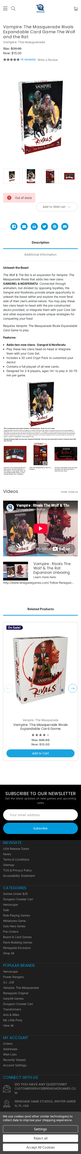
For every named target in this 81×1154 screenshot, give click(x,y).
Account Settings (14, 1065)
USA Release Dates (16, 848)
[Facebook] (13, 226)
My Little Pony (12, 1020)
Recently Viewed (14, 1060)
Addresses (10, 1049)
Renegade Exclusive (17, 948)
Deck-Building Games (17, 942)
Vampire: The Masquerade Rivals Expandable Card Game (40, 727)
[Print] (34, 226)
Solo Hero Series (14, 926)
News (7, 854)
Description (40, 242)
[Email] (24, 226)
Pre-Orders (10, 931)
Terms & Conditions (16, 859)
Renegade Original (15, 993)
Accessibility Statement (19, 875)
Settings (40, 1129)
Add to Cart (40, 753)
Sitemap (8, 865)
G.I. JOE (8, 982)
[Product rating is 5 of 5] (11, 59)
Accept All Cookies (40, 1147)
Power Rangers (13, 977)
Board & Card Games (17, 937)
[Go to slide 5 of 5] (8, 688)
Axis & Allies (11, 1014)
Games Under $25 (15, 893)
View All (8, 1025)
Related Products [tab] (40, 609)
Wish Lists (10, 1054)
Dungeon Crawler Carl (18, 899)
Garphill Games (13, 998)
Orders (7, 1043)
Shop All (8, 953)
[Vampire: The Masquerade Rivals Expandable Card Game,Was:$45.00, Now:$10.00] (40, 670)
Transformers (12, 1009)
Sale (6, 910)
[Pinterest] (54, 226)
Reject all (41, 1138)
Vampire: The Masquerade (21, 987)
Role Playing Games (16, 915)
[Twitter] (44, 226)
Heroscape (10, 904)
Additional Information (40, 254)
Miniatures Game (14, 920)
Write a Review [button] (48, 60)
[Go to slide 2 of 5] (72, 688)
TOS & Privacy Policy (17, 870)
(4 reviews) (29, 59)
